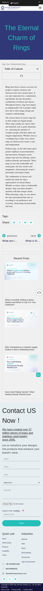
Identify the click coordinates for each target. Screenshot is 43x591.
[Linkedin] (4, 579)
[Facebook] (15, 579)
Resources (6, 2)
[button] (40, 7)
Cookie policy (28, 589)
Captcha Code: (13, 510)
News (8, 64)
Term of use (5, 589)
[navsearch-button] (39, 2)
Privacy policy (16, 589)
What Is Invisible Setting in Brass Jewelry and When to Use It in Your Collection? (20, 302)
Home (3, 64)
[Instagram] (10, 579)
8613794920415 (11, 569)
